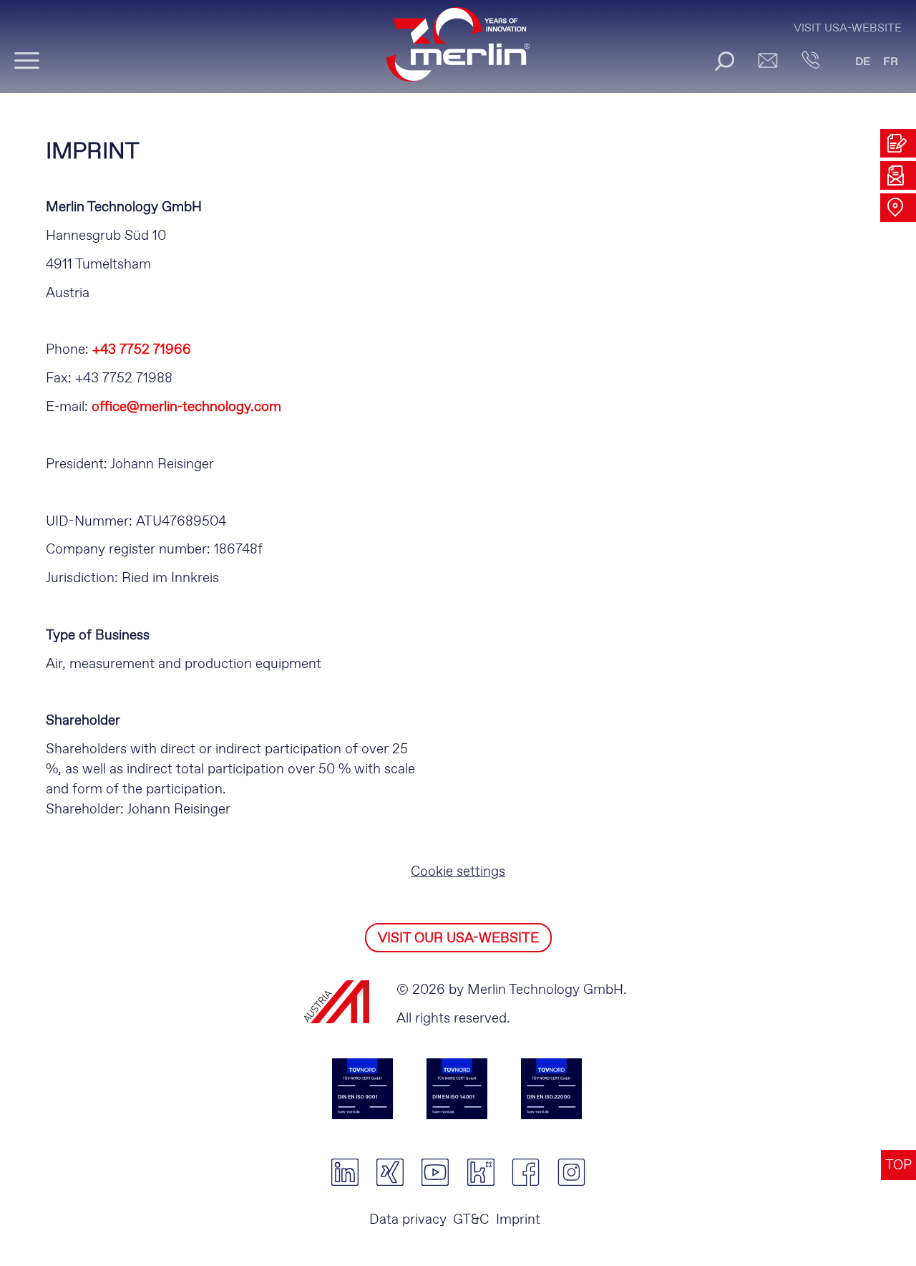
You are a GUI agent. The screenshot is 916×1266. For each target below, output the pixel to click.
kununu (480, 1172)
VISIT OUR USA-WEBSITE (458, 938)
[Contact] (810, 60)
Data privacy (408, 1220)
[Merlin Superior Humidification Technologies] (458, 51)
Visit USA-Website (848, 28)
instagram (571, 1172)
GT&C (471, 1220)
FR (890, 61)
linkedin (344, 1172)
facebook (525, 1172)
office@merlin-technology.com (186, 407)
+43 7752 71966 (141, 350)
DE (863, 61)
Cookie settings (458, 872)
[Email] (767, 60)
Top (898, 1165)
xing (389, 1172)
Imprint (518, 1220)
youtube (435, 1172)
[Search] (724, 61)
